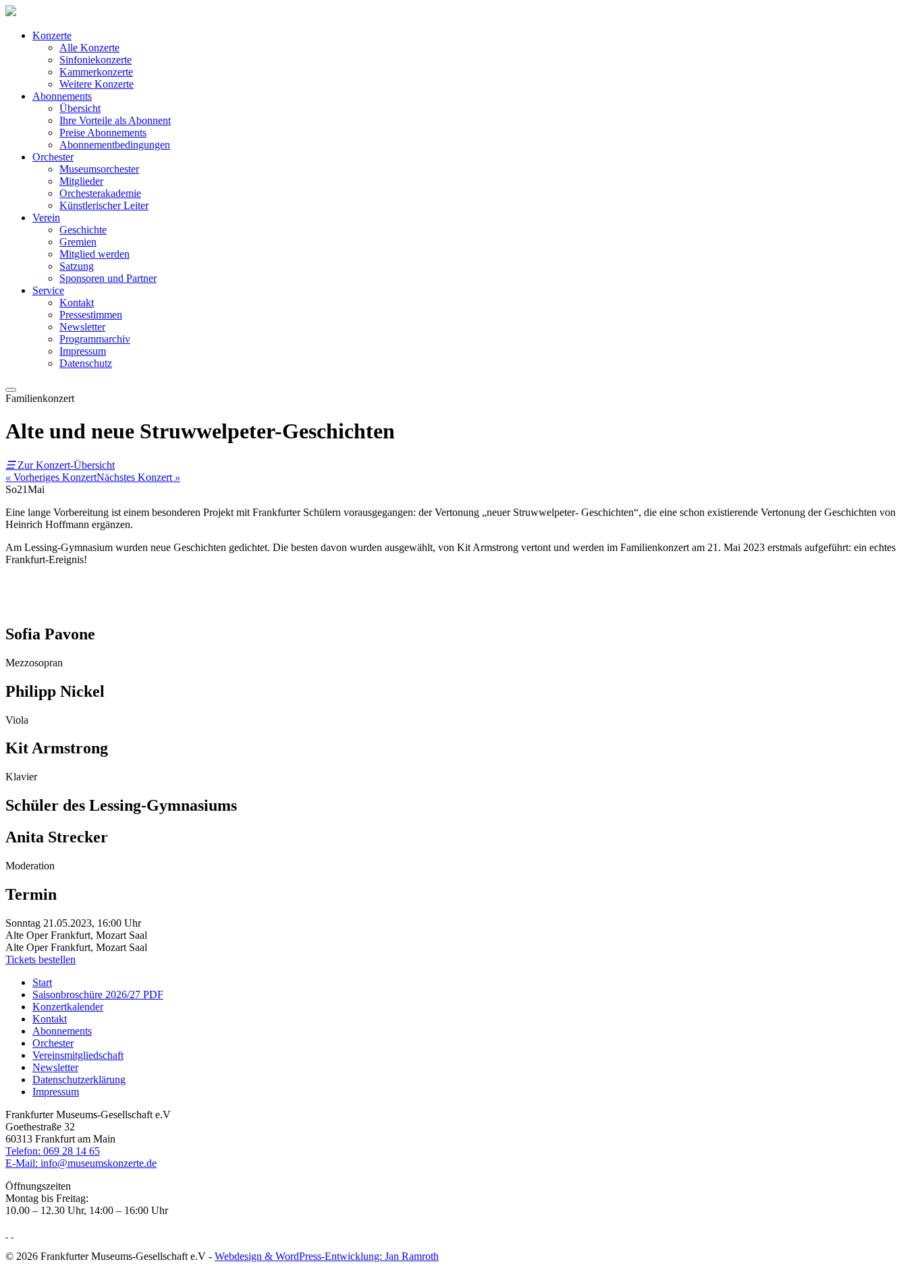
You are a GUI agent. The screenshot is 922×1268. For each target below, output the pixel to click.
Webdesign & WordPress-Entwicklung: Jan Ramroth (327, 1256)
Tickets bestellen (40, 959)
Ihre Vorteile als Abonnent (115, 120)
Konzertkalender (67, 1006)
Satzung (76, 266)
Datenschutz (85, 363)
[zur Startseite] (10, 12)
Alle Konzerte (89, 47)
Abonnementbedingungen (114, 144)
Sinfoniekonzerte (95, 59)
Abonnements (62, 96)
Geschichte (83, 229)
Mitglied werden (94, 254)
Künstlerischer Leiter (103, 205)
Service (48, 290)
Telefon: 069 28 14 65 (52, 1151)
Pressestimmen (90, 314)
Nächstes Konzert (138, 477)
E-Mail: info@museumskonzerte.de (81, 1163)
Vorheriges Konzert (51, 477)
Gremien (78, 242)
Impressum (82, 351)
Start (42, 982)
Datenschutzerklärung (79, 1079)
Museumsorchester (99, 169)
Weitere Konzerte (96, 84)
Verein (46, 217)
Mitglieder (81, 181)
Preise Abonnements (102, 132)
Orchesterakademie (100, 193)
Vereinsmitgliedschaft (78, 1055)
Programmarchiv (94, 339)
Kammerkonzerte (96, 72)
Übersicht (80, 108)
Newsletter (82, 327)
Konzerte (52, 35)
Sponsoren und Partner (108, 278)
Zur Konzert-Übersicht (60, 465)
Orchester (53, 157)
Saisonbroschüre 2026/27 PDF (97, 994)
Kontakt (76, 302)
